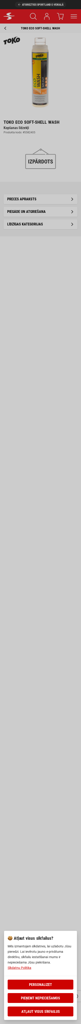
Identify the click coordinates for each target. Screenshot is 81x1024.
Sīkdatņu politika (19, 968)
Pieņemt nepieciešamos (40, 998)
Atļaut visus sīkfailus (40, 1011)
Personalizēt (40, 985)
